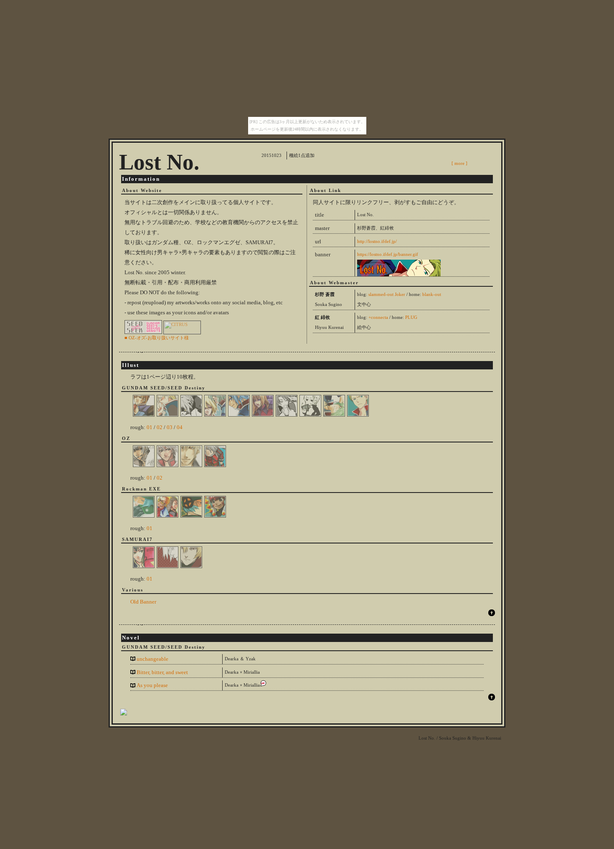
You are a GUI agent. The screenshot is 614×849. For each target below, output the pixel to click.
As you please (152, 685)
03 (170, 427)
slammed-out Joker (386, 294)
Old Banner (143, 602)
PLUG (411, 317)
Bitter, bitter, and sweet (162, 672)
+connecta (378, 317)
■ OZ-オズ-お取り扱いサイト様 (156, 337)
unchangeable (152, 659)
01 (149, 427)
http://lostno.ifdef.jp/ (377, 241)
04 (180, 427)
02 (159, 427)
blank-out (431, 294)
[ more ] (459, 163)
